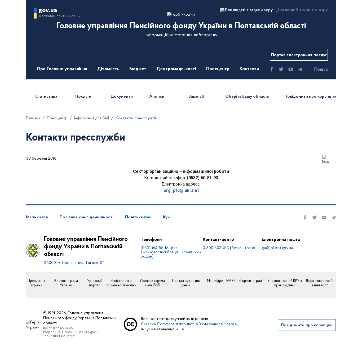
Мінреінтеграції (251, 281)
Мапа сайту (37, 217)
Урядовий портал (95, 283)
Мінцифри (215, 281)
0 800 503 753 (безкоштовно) (230, 248)
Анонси (156, 96)
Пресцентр (217, 69)
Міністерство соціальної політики (120, 283)
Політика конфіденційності (86, 217)
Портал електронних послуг (299, 55)
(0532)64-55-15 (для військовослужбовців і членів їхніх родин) (171, 252)
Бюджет (137, 69)
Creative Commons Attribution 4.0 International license (189, 324)
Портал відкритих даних (186, 283)
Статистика (46, 96)
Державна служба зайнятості (320, 283)
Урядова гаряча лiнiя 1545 (152, 283)
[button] (316, 69)
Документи (122, 96)
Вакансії (196, 96)
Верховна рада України (66, 283)
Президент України (36, 283)
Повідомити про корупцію (310, 96)
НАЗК (231, 281)
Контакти (249, 69)
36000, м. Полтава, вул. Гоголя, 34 (74, 263)
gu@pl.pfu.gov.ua (277, 248)
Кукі (167, 217)
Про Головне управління (62, 69)
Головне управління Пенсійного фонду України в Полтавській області (86, 247)
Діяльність (108, 69)
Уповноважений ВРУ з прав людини (284, 283)
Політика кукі (138, 217)
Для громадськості (176, 69)
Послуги (83, 96)
